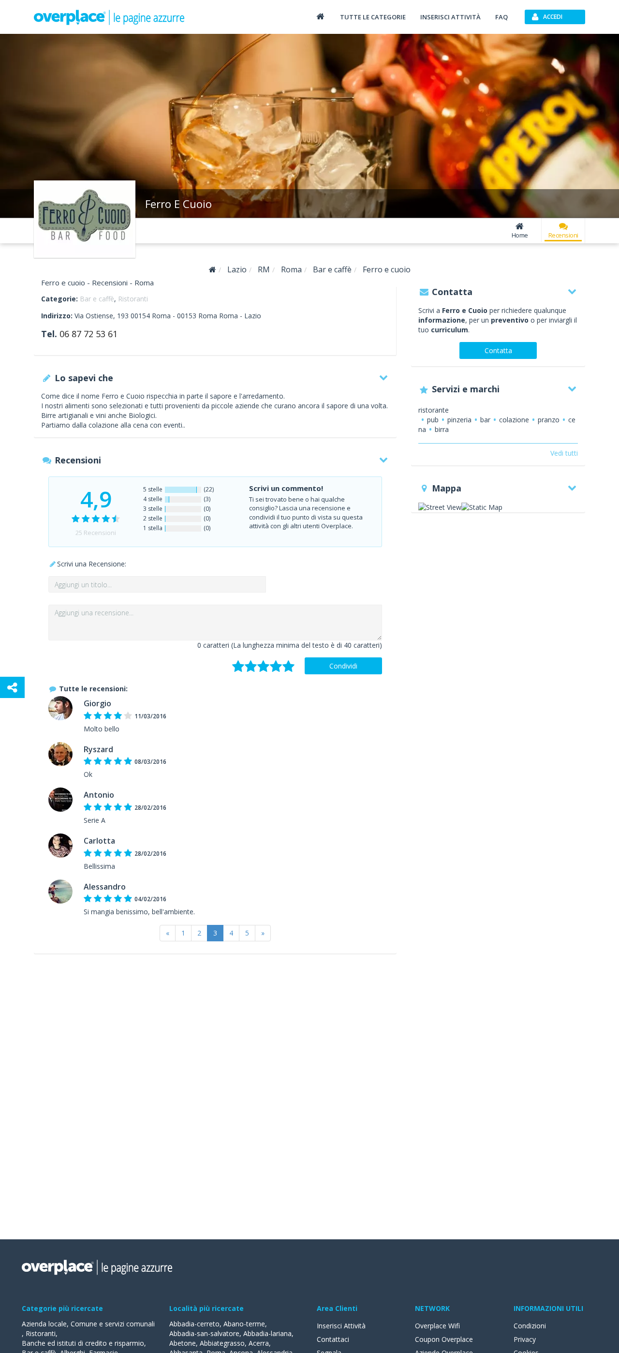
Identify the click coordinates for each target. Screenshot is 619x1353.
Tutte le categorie (373, 17)
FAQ (501, 17)
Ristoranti (133, 298)
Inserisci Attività (341, 1325)
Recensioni (563, 235)
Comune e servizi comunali (113, 1323)
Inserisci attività (450, 17)
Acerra (259, 1343)
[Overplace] (212, 269)
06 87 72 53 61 (88, 334)
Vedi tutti (564, 453)
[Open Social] (12, 687)
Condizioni (530, 1325)
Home (520, 235)
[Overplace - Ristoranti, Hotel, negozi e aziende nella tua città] (109, 17)
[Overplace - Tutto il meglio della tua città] (320, 16)
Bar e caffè (97, 298)
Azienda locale (44, 1323)
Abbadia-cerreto (194, 1323)
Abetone (182, 1343)
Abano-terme (244, 1323)
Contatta (498, 350)
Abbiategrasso (222, 1343)
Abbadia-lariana (267, 1333)
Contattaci (333, 1339)
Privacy (525, 1339)
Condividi (343, 665)
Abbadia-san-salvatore (204, 1333)
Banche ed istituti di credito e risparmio (83, 1343)
